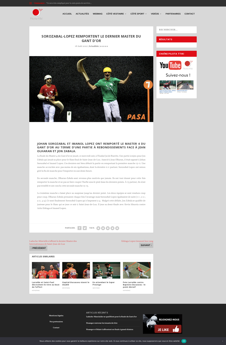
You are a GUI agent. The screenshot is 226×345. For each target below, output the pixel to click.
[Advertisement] (91, 133)
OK (184, 341)
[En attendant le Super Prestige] (106, 270)
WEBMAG (97, 14)
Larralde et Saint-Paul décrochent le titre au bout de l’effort (46, 284)
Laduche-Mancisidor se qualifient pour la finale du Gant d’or (111, 317)
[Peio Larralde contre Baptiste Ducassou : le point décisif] (137, 270)
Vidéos (155, 14)
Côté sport (137, 14)
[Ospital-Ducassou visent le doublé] (76, 270)
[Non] (222, 341)
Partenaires (173, 14)
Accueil (67, 14)
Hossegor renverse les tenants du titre (101, 323)
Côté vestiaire (115, 14)
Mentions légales (56, 315)
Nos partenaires (56, 321)
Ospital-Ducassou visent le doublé (75, 283)
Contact (190, 14)
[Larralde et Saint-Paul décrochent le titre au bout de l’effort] (46, 270)
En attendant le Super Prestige (104, 283)
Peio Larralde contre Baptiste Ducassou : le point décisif (134, 284)
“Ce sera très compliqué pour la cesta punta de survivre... (69, 3)
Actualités (82, 14)
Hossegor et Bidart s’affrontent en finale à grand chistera (109, 329)
